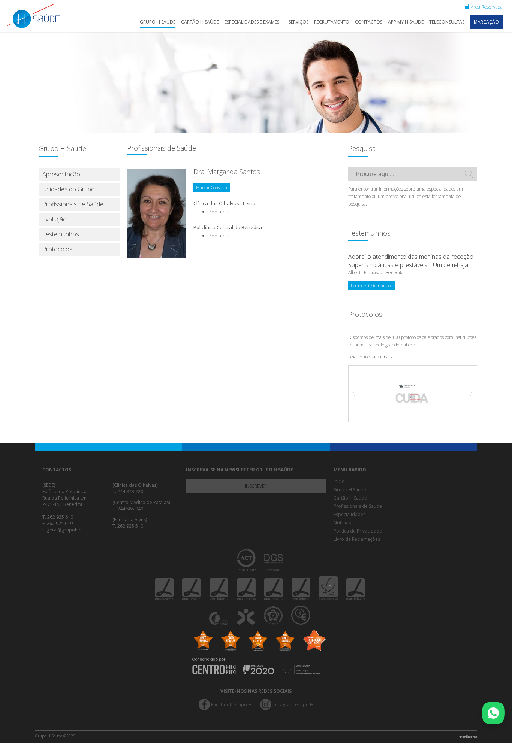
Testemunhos (60, 234)
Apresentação (61, 174)
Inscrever (256, 486)
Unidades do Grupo (68, 189)
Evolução (54, 219)
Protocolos (57, 249)
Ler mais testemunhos (371, 285)
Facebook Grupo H (231, 704)
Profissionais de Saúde (72, 204)
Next (467, 394)
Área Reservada (487, 7)
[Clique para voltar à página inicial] (41, 16)
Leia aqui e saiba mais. (370, 357)
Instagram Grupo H (292, 704)
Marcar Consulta (211, 187)
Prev (358, 394)
